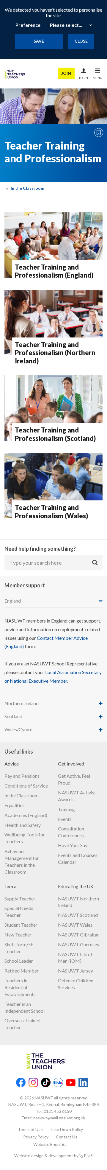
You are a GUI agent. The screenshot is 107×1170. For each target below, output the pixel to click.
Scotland (13, 716)
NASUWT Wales (75, 925)
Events (65, 819)
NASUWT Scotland (78, 915)
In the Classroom (27, 188)
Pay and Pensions (22, 776)
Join (66, 73)
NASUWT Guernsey (78, 944)
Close (81, 40)
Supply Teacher (19, 898)
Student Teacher (20, 925)
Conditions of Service (26, 785)
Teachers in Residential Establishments (20, 987)
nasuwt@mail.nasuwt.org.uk (59, 1117)
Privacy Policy (35, 1136)
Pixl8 (88, 1155)
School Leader (18, 961)
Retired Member (21, 970)
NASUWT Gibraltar (78, 934)
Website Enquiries (50, 1144)
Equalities (14, 805)
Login (83, 78)
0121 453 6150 (58, 1111)
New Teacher (18, 934)
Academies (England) (25, 815)
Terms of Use (30, 1129)
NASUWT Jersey (75, 970)
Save (39, 40)
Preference (27, 25)
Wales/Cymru (18, 729)
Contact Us (66, 1136)
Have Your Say (72, 845)
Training (66, 809)
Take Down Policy (66, 1129)
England (12, 600)
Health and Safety (22, 825)
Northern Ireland (21, 703)
